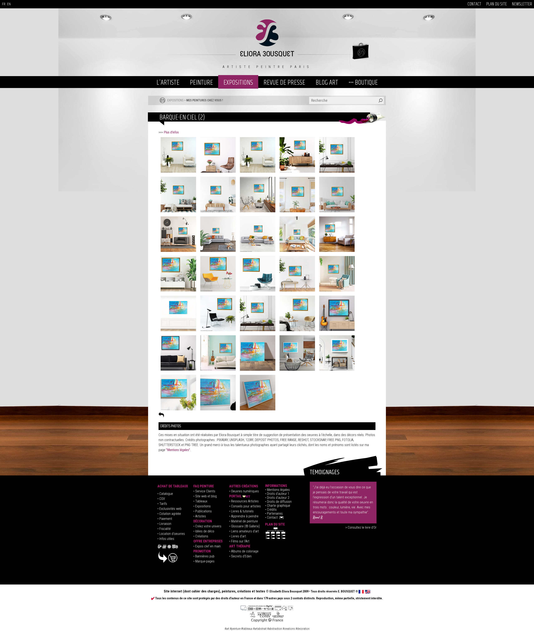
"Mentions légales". (178, 450)
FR (3, 4)
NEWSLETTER (522, 4)
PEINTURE (201, 82)
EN (9, 4)
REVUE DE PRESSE (284, 82)
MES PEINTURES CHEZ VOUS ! (204, 100)
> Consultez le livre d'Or (361, 527)
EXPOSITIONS (238, 82)
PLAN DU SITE (496, 4)
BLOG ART (327, 82)
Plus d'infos (171, 132)
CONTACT (474, 4)
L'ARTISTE (167, 82)
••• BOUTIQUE (363, 82)
